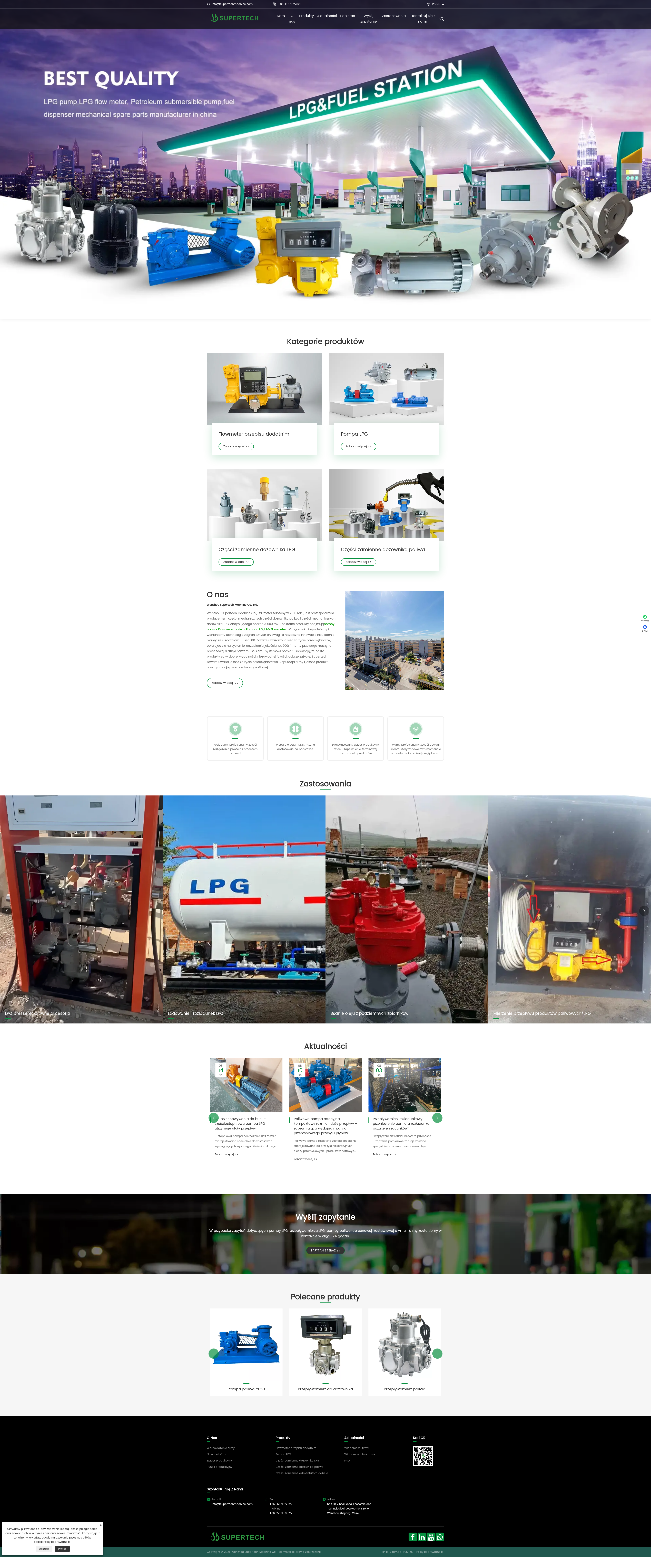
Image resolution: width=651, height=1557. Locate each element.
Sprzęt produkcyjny (220, 1460)
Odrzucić (44, 1549)
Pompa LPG (354, 434)
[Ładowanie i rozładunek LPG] (244, 909)
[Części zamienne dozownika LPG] (264, 505)
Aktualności (327, 16)
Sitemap (395, 1552)
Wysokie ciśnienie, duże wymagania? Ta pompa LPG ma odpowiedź (325, 1121)
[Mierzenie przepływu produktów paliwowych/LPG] (569, 909)
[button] (7, 911)
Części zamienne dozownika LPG (257, 550)
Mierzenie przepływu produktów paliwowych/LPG (542, 1013)
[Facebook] (412, 1536)
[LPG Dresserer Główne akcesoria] (81, 909)
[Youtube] (430, 1536)
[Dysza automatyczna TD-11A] (325, 1344)
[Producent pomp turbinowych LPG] (325, 159)
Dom (281, 16)
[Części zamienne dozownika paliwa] (386, 505)
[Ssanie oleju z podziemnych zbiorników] (407, 909)
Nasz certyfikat (217, 1454)
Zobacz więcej (225, 683)
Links (385, 1552)
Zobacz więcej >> (236, 446)
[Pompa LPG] (386, 389)
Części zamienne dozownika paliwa (383, 550)
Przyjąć (62, 1549)
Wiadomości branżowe (359, 1454)
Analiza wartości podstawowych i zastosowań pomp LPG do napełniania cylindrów (401, 1124)
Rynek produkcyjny (219, 1467)
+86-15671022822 (287, 4)
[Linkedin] (421, 1536)
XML (412, 1552)
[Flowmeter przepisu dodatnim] (264, 389)
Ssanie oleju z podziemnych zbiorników (369, 1013)
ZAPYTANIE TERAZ (325, 1251)
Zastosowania (394, 16)
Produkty (306, 16)
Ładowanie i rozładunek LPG (195, 1013)
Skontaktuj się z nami (422, 18)
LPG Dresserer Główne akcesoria (37, 1013)
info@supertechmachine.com (230, 4)
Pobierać (347, 16)
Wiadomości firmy (356, 1448)
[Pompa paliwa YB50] (404, 1344)
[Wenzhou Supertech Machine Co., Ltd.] (234, 18)
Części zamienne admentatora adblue (302, 1473)
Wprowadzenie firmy (221, 1448)
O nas (292, 18)
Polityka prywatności (430, 1552)
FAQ (347, 1460)
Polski (436, 4)
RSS (405, 1552)
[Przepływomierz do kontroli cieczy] (246, 1344)
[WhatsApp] (439, 1536)
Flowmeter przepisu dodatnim (254, 434)
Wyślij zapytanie (368, 18)
